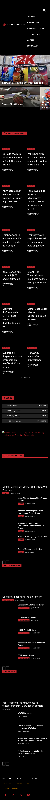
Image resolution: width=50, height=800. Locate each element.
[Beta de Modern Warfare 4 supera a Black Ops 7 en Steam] (12, 144)
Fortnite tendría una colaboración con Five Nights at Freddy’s (11, 240)
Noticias (6, 149)
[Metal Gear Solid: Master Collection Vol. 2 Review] (37, 299)
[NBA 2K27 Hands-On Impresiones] (25, 70)
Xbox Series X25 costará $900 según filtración (11, 275)
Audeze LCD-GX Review (27, 617)
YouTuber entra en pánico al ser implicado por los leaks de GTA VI (37, 159)
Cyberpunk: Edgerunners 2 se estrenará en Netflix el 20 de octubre (12, 360)
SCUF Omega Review (26, 655)
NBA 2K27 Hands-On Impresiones (34, 356)
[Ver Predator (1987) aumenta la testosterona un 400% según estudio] (25, 688)
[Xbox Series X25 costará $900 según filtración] (12, 262)
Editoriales (32, 348)
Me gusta (42, 406)
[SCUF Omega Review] (9, 658)
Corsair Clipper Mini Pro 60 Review (22, 596)
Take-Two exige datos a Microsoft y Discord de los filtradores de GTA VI (36, 200)
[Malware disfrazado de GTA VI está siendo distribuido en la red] (12, 299)
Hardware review (8, 600)
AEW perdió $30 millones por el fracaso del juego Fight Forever (12, 196)
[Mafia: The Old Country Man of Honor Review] (9, 501)
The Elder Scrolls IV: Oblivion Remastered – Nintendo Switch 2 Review (31, 525)
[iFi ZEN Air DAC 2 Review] (9, 633)
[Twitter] (21, 795)
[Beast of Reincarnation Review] (9, 552)
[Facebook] (5, 795)
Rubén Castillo (32, 324)
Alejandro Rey (7, 169)
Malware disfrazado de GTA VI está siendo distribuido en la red (11, 318)
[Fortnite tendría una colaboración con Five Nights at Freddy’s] (12, 225)
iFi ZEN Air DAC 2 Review (27, 630)
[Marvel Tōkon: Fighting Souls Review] (9, 540)
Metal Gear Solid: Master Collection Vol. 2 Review (37, 314)
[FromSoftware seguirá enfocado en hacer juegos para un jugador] (37, 225)
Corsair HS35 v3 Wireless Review (31, 605)
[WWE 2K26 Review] (9, 716)
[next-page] (7, 562)
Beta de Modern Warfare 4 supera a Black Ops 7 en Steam (12, 159)
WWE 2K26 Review (25, 713)
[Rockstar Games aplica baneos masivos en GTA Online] (9, 729)
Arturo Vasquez (8, 371)
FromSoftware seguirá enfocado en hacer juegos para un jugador (37, 240)
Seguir (43, 411)
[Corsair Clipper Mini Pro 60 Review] (25, 582)
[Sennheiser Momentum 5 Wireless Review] (9, 646)
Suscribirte (41, 421)
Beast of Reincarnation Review (30, 549)
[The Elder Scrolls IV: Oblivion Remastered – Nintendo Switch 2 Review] (9, 527)
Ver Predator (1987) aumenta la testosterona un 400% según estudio (22, 704)
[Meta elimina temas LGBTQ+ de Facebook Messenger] (9, 754)
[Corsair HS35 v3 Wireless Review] (9, 608)
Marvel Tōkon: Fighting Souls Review (32, 537)
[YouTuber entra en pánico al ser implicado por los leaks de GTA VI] (37, 144)
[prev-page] (3, 562)
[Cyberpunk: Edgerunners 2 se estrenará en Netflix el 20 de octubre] (12, 343)
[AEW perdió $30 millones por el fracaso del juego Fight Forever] (12, 181)
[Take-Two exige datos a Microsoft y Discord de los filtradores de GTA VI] (37, 181)
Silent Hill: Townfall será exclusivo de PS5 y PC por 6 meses (37, 277)
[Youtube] (28, 795)
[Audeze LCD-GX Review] (20, 97)
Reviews (31, 304)
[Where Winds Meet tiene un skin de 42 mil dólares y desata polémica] (9, 742)
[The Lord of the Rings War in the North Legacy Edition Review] (9, 514)
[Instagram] (13, 795)
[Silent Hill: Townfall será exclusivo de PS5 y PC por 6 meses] (37, 262)
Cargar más (24, 377)
